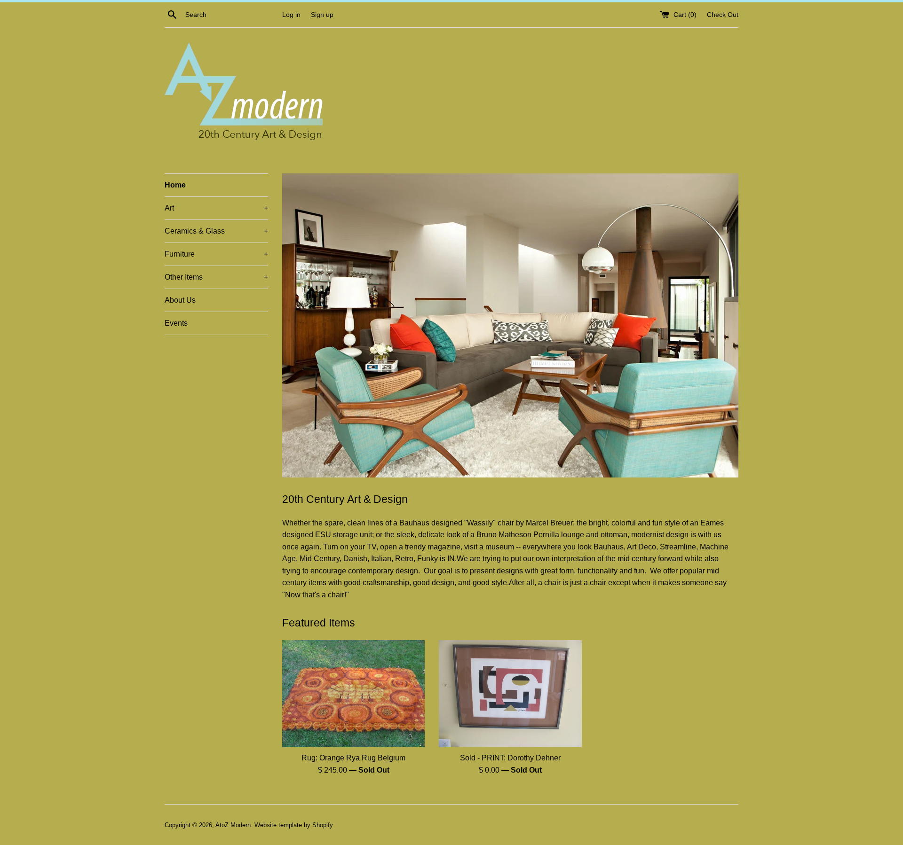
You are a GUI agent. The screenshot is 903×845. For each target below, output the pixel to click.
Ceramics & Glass (216, 231)
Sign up (322, 14)
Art (216, 208)
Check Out (722, 14)
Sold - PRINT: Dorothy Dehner (510, 758)
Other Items (216, 277)
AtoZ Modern (233, 825)
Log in (291, 14)
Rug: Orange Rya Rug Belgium (353, 758)
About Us (180, 300)
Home (175, 185)
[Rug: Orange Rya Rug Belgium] (353, 693)
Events (176, 323)
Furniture (216, 254)
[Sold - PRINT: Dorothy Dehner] (510, 693)
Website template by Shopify (293, 825)
